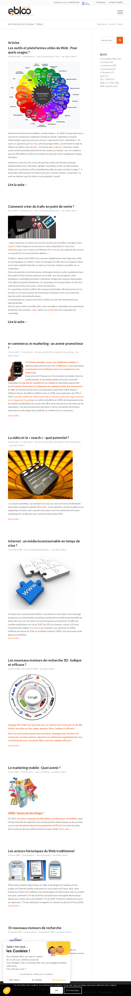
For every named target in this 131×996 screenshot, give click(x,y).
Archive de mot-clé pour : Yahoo (25, 23)
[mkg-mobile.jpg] (23, 807)
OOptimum (100, 2)
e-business (105, 62)
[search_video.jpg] (40, 498)
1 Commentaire (27, 352)
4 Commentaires (26, 211)
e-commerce (58, 352)
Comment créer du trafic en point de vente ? (41, 206)
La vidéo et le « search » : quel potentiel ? (38, 438)
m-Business (105, 72)
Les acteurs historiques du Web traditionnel (41, 851)
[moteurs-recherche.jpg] (32, 719)
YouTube (33, 143)
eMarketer (41, 507)
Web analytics (54, 211)
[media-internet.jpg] (42, 609)
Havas (37, 628)
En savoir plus (72, 990)
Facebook (57, 147)
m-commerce (67, 369)
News (102, 76)
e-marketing (46, 56)
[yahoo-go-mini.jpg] (36, 880)
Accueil (112, 24)
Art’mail (52, 249)
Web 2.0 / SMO (63, 442)
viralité (51, 310)
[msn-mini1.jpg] (17, 880)
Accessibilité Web (46, 352)
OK (56, 990)
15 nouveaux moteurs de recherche (34, 928)
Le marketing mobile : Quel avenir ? (34, 768)
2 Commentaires (28, 56)
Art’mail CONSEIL (116, 2)
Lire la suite (16, 185)
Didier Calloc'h (70, 56)
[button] (7, 990)
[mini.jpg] (55, 880)
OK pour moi (59, 980)
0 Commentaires (27, 772)
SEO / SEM (55, 56)
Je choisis (37, 980)
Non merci (14, 980)
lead (34, 310)
